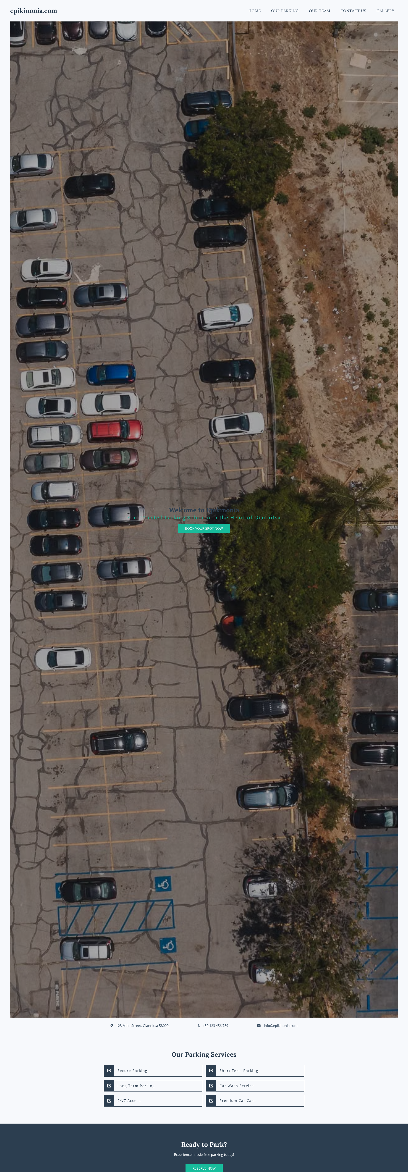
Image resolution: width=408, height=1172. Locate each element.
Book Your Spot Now (204, 528)
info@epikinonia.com (281, 1025)
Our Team (319, 10)
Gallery (385, 10)
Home (254, 10)
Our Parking (285, 10)
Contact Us (353, 10)
